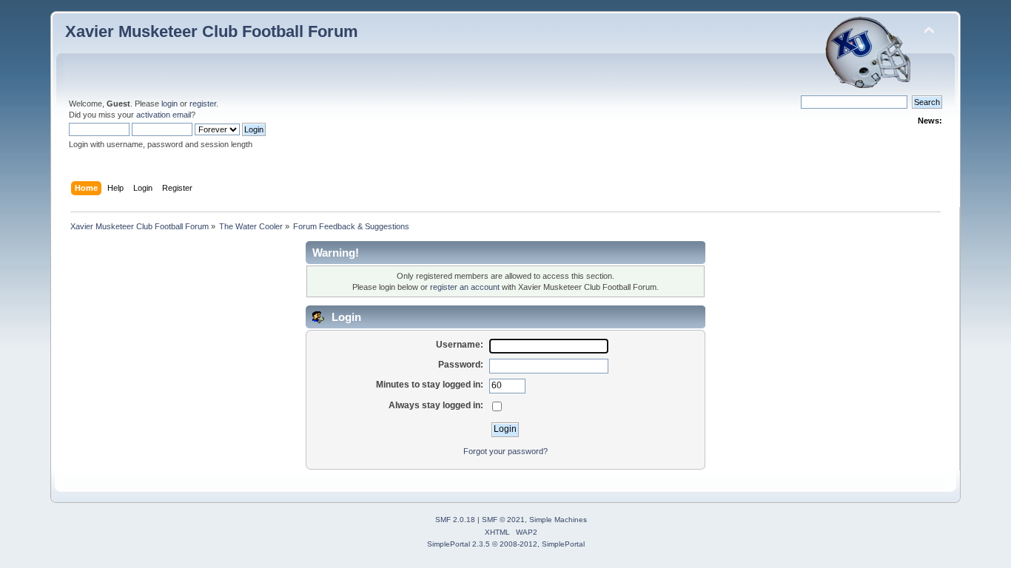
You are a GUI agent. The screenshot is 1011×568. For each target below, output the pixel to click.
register (202, 103)
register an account (465, 287)
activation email (163, 114)
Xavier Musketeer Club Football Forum (211, 31)
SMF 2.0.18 (455, 519)
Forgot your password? (505, 451)
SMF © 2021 (503, 519)
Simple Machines (558, 519)
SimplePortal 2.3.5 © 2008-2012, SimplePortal (506, 544)
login (169, 103)
